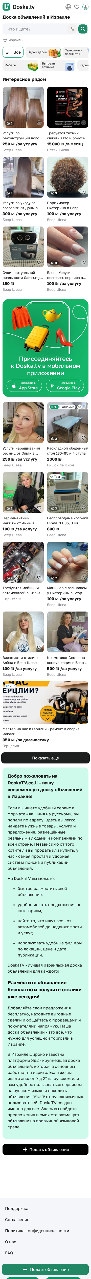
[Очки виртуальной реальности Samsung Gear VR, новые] (23, 259)
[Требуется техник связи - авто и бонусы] (67, 119)
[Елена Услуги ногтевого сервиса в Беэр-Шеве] (67, 259)
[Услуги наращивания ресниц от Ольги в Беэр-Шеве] (23, 435)
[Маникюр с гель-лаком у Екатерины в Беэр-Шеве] (67, 574)
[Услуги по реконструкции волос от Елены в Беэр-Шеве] (23, 119)
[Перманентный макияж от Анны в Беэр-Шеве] (23, 504)
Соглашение (17, 1219)
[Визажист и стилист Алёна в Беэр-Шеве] (23, 644)
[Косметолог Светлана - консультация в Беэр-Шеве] (67, 644)
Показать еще (45, 757)
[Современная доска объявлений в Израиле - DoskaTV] (19, 7)
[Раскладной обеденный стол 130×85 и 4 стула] (67, 435)
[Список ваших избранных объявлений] (76, 6)
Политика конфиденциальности (37, 1230)
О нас (10, 1241)
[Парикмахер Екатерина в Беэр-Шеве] (67, 189)
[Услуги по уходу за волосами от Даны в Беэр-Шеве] (23, 189)
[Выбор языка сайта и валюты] (68, 7)
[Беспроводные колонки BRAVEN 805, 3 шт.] (67, 504)
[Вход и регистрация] (85, 7)
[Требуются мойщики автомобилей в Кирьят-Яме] (23, 571)
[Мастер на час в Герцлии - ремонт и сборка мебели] (45, 714)
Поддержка (16, 1208)
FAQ (9, 1252)
